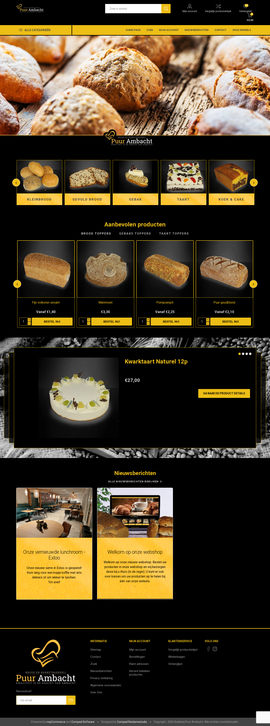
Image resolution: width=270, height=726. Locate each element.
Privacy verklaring (101, 678)
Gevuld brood (39, 199)
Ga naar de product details (224, 393)
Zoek (149, 29)
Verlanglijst (175, 664)
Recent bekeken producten (139, 672)
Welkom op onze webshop (135, 552)
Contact (220, 29)
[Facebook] (208, 649)
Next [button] (254, 182)
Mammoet (105, 302)
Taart (135, 199)
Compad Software (82, 721)
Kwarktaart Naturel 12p (156, 361)
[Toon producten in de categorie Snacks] (231, 176)
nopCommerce (56, 721)
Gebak (87, 199)
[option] (135, 91)
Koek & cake (183, 199)
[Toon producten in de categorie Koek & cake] (183, 176)
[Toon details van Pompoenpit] (165, 269)
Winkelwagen (176, 657)
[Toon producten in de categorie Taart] (135, 176)
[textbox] (133, 8)
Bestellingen (137, 657)
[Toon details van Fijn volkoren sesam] (46, 269)
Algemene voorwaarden (105, 685)
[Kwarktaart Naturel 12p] (78, 398)
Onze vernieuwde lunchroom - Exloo (54, 555)
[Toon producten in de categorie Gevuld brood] (39, 176)
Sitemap (95, 649)
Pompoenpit (164, 302)
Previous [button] (16, 182)
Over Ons (96, 692)
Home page (133, 29)
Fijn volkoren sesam (46, 302)
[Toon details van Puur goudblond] (224, 269)
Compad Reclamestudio (132, 721)
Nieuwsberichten (197, 29)
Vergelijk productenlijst (218, 11)
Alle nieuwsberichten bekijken (133, 481)
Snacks (231, 199)
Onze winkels (241, 29)
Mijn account (189, 11)
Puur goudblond (224, 302)
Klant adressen (139, 664)
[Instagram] (215, 649)
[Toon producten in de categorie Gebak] (87, 176)
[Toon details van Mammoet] (105, 269)
